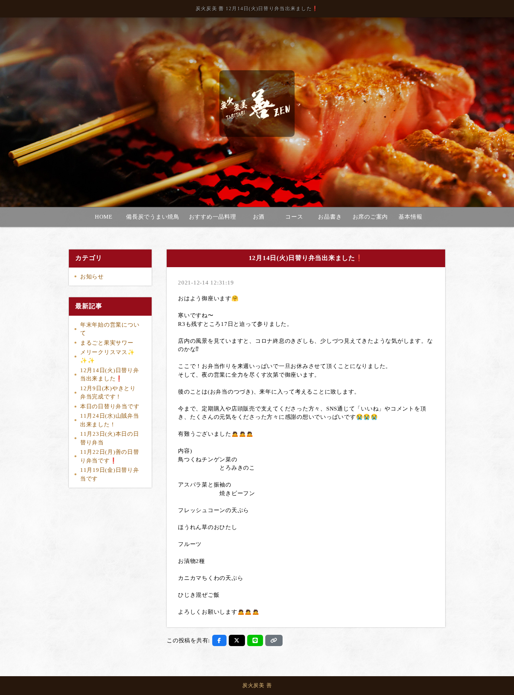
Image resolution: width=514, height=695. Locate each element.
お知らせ (92, 277)
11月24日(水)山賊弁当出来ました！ (109, 420)
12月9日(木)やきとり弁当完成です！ (108, 392)
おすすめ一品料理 (212, 217)
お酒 (259, 217)
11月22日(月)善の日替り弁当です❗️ (109, 456)
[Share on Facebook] (219, 640)
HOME (104, 217)
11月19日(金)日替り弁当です (109, 474)
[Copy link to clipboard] (274, 640)
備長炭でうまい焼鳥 (152, 217)
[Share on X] (237, 640)
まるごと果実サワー (107, 343)
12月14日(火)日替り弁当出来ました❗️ (109, 374)
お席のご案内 (370, 217)
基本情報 (410, 217)
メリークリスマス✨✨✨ (107, 356)
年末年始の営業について (110, 329)
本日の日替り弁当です (110, 406)
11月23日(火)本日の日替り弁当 (109, 438)
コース (294, 217)
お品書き (330, 217)
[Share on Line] (255, 640)
